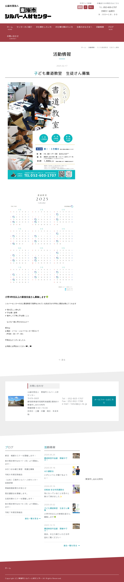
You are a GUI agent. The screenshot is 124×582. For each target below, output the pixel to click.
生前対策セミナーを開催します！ (19, 498)
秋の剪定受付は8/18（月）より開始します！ (22, 505)
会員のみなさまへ (84, 27)
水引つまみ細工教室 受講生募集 (19, 469)
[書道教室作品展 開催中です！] (76, 455)
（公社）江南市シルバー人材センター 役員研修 (22, 481)
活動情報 (100, 27)
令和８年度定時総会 (14, 474)
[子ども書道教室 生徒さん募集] (76, 508)
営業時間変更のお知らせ (15, 488)
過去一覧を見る (31, 518)
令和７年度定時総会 (14, 512)
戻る (62, 360)
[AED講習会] (76, 470)
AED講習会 (49, 471)
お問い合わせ (13, 37)
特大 (91, 7)
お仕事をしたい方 (44, 27)
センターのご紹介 (24, 27)
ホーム (10, 28)
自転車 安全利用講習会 (54, 489)
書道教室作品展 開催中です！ (55, 459)
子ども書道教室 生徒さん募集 (56, 509)
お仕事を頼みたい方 (64, 27)
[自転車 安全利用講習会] (76, 489)
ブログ (111, 28)
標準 (80, 7)
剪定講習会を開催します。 (16, 493)
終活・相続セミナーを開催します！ (20, 455)
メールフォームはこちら (104, 401)
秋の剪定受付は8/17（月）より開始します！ (22, 462)
